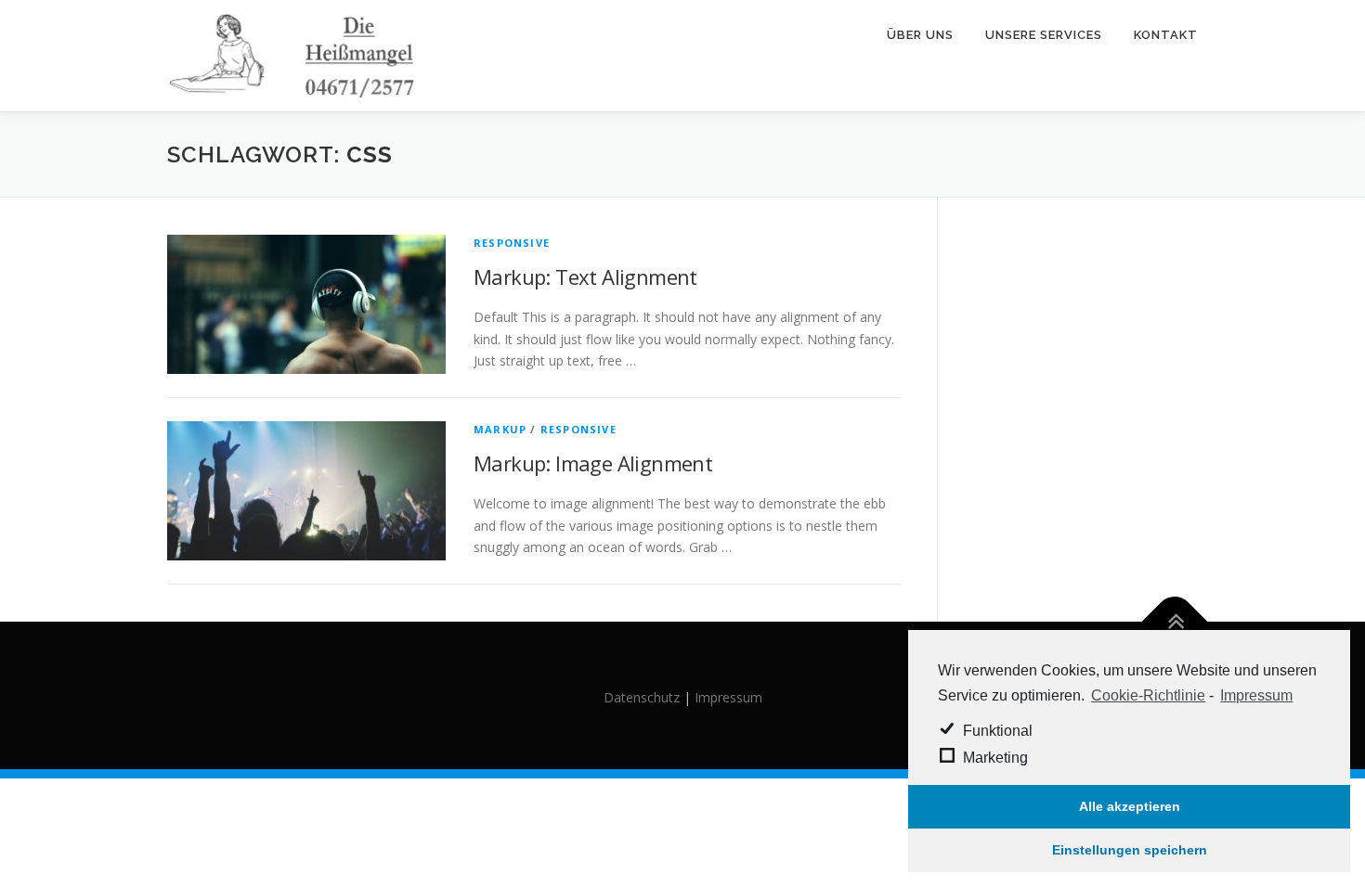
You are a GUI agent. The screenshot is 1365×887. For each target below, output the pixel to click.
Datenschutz (642, 697)
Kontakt (1166, 35)
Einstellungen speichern (1129, 849)
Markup (500, 429)
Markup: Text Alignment (585, 276)
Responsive (512, 243)
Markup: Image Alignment (593, 463)
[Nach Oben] (1175, 622)
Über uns (920, 35)
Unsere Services (1043, 35)
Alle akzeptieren (1129, 806)
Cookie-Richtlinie (1148, 695)
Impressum (1256, 695)
